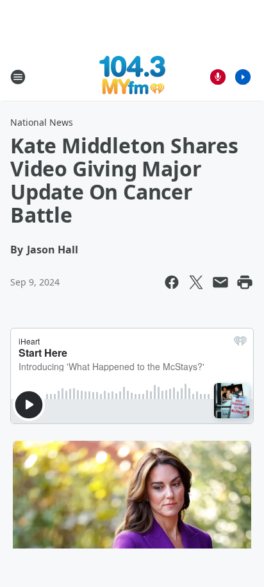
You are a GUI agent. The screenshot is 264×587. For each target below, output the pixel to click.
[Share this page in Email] (220, 282)
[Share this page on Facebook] (172, 282)
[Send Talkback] (218, 77)
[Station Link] (132, 77)
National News (41, 122)
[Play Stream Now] (243, 77)
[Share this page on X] (196, 282)
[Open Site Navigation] (18, 77)
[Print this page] (245, 282)
